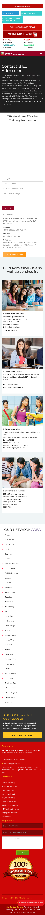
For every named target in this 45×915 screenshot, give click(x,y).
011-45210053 (22, 230)
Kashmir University (9, 801)
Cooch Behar (10, 568)
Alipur (7, 535)
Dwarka (8, 583)
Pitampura (9, 664)
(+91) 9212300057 (10, 331)
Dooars (8, 578)
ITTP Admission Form (15, 254)
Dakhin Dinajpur (11, 573)
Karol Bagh (9, 616)
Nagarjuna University (10, 813)
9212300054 (7, 42)
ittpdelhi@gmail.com (11, 236)
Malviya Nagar (10, 635)
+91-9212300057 (9, 230)
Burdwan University (9, 786)
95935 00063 (23, 445)
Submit (22, 853)
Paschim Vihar (11, 659)
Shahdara (9, 678)
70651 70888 (7, 507)
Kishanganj (9, 621)
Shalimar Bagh (11, 683)
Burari (7, 559)
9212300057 (7, 48)
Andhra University (8, 783)
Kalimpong (9, 607)
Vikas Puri (9, 702)
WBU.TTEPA (6, 816)
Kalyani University (8, 798)
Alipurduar (9, 540)
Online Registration (30, 13)
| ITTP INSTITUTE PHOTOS (24, 910)
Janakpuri (9, 602)
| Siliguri (31, 912)
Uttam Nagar (10, 688)
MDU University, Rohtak (11, 809)
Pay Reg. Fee (9, 13)
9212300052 (28, 42)
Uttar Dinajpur (11, 693)
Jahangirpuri (10, 592)
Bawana (8, 554)
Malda (7, 630)
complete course (11, 563)
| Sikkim (24, 912)
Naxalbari (9, 654)
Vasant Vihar (10, 697)
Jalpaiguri (9, 597)
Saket (7, 669)
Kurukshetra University (10, 805)
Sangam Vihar (10, 673)
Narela (7, 650)
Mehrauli (8, 645)
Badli (7, 549)
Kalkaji (7, 611)
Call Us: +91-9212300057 (22, 735)
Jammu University (9, 794)
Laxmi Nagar (10, 626)
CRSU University (8, 790)
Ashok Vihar (10, 544)
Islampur (8, 587)
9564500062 (13, 445)
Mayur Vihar (10, 640)
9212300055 (28, 48)
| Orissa (18, 912)
